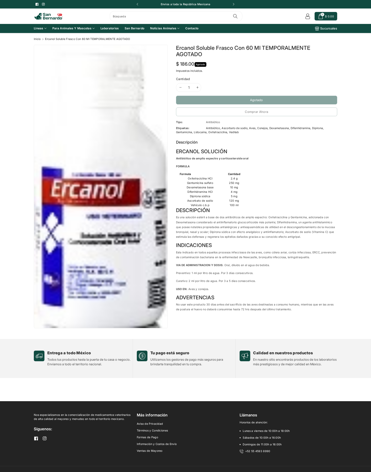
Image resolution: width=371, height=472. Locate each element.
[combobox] (176, 16)
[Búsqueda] (235, 16)
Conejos (262, 128)
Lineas (38, 28)
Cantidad (183, 79)
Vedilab (234, 132)
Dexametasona (279, 128)
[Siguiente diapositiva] (233, 4)
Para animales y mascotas (71, 28)
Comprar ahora (256, 112)
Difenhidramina (300, 128)
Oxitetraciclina (217, 132)
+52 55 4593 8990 (257, 451)
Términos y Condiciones (152, 430)
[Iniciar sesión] (307, 16)
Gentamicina (184, 132)
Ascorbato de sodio (234, 128)
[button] (326, 16)
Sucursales (328, 28)
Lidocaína (200, 132)
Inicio (37, 39)
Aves (252, 128)
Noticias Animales (163, 28)
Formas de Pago (147, 437)
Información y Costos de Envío (157, 444)
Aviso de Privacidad (150, 423)
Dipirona (317, 128)
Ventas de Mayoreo (150, 450)
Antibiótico (213, 128)
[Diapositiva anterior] (137, 4)
